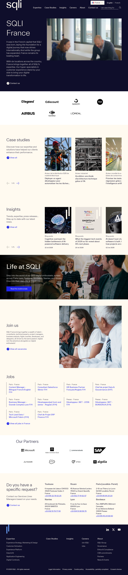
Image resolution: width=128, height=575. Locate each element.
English (110, 3)
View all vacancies (18, 349)
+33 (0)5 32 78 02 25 (53, 496)
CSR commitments (104, 553)
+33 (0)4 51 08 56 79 (78, 511)
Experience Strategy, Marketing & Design (22, 543)
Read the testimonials (19, 289)
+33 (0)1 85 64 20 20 (104, 496)
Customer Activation (14, 546)
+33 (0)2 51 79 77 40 (53, 511)
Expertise (37, 7)
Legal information (54, 569)
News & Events (103, 560)
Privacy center (67, 569)
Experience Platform (14, 549)
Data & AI (10, 553)
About (82, 7)
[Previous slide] (7, 183)
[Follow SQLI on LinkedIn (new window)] (107, 529)
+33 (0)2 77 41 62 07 (78, 496)
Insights (63, 7)
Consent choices (116, 569)
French (117, 3)
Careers (73, 7)
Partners (100, 556)
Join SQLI (85, 543)
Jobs (83, 546)
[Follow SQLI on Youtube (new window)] (119, 529)
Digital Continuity (13, 560)
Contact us (93, 7)
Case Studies (50, 7)
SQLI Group (101, 543)
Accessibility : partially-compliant (97, 569)
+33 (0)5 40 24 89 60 (104, 516)
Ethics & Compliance (105, 549)
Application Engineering (15, 556)
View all (13, 158)
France (97, 3)
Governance (102, 546)
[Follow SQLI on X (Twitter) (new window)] (113, 529)
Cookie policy (79, 569)
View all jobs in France (20, 423)
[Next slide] (18, 183)
